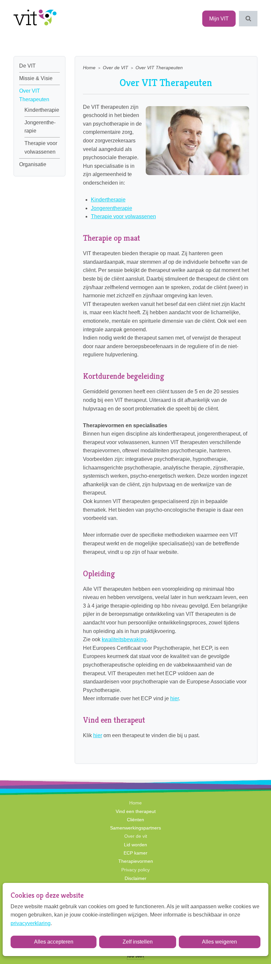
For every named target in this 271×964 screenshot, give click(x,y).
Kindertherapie (41, 110)
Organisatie (32, 164)
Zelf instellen (138, 942)
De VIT (27, 66)
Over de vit (135, 836)
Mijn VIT (219, 18)
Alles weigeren (219, 942)
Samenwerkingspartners (135, 827)
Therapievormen (135, 861)
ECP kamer (135, 853)
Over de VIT (115, 67)
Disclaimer (135, 878)
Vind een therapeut (136, 811)
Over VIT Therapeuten (34, 95)
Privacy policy (135, 869)
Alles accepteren (53, 942)
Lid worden (135, 844)
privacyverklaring (31, 923)
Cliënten (135, 819)
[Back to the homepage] (35, 19)
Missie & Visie (36, 78)
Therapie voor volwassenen (40, 147)
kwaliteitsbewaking (124, 639)
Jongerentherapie (40, 127)
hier (174, 698)
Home (89, 67)
